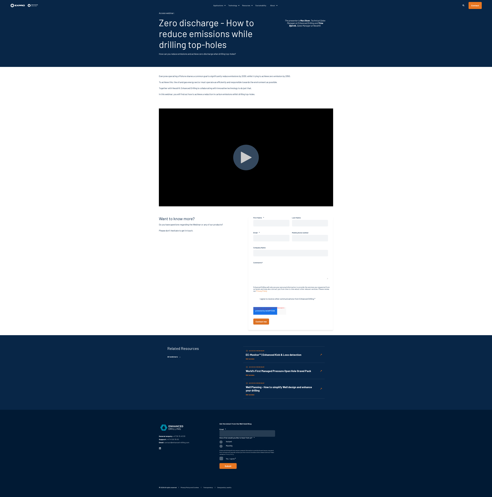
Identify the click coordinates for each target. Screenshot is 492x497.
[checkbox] (247, 444)
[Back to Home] (24, 5)
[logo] (171, 427)
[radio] (247, 442)
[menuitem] (219, 5)
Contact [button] (475, 5)
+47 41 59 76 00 (173, 439)
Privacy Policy (261, 291)
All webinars (174, 357)
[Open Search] (464, 5)
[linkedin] (160, 448)
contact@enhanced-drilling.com (176, 442)
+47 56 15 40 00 (179, 436)
